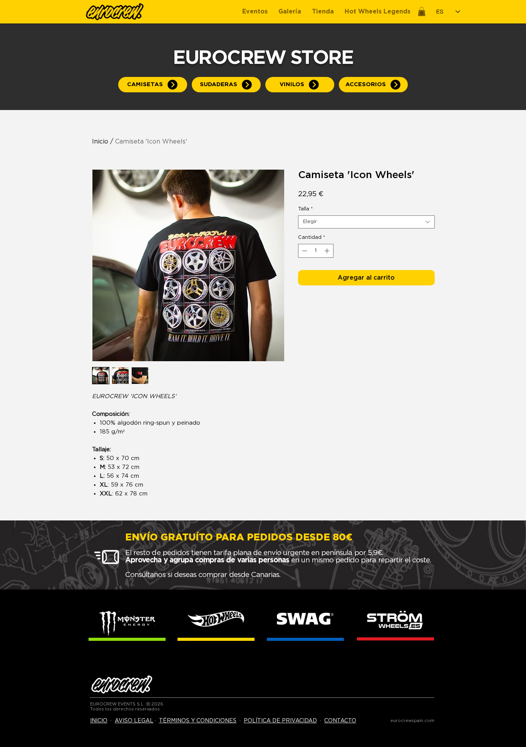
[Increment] (327, 250)
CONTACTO (340, 721)
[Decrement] (303, 250)
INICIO (98, 721)
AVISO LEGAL (134, 721)
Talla (305, 209)
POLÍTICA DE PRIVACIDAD (280, 721)
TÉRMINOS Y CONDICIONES (197, 721)
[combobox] (366, 221)
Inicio (100, 141)
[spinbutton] (315, 250)
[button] (421, 11)
